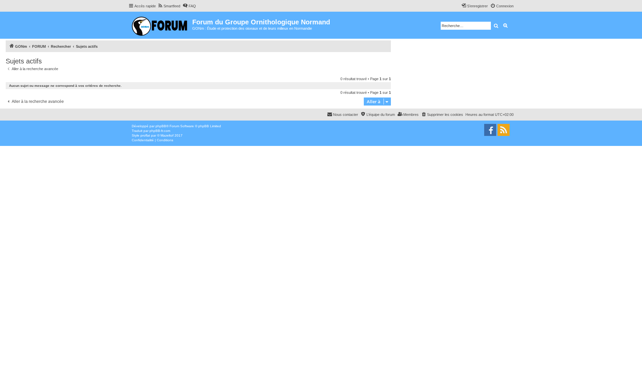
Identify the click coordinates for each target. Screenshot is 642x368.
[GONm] (160, 25)
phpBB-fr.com (159, 131)
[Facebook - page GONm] (490, 130)
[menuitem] (168, 6)
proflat (145, 135)
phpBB (160, 126)
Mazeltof (167, 135)
